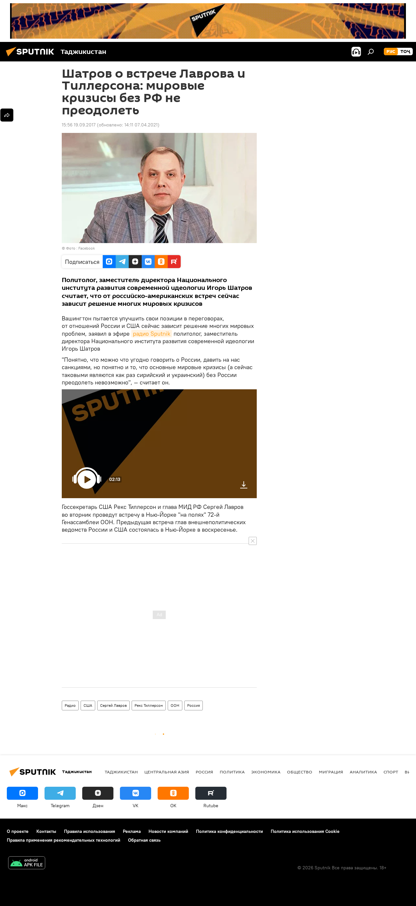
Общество (299, 772)
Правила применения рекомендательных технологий (63, 840)
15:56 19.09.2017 (79, 125)
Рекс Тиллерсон (149, 705)
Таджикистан (121, 772)
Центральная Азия (166, 772)
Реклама (132, 831)
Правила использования (89, 831)
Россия (193, 705)
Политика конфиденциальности (229, 831)
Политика (232, 772)
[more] (6, 115)
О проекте (18, 831)
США (88, 705)
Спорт (391, 772)
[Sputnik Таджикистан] (31, 57)
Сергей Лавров (113, 705)
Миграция (331, 772)
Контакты (46, 831)
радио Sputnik (151, 333)
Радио (70, 705)
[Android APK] (27, 863)
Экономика (265, 772)
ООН (175, 705)
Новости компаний (168, 831)
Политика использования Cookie (305, 831)
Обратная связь (144, 840)
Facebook (86, 248)
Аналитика (363, 772)
